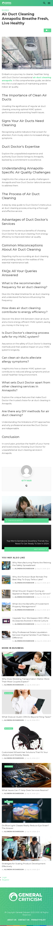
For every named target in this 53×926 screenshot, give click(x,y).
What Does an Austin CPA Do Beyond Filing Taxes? (26, 717)
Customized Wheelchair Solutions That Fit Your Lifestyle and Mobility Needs (25, 753)
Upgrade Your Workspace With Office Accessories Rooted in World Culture (30, 619)
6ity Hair (27, 480)
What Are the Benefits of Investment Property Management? (30, 605)
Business (5, 10)
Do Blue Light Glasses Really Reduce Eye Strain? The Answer (25, 826)
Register (5, 880)
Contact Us (23, 920)
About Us (11, 920)
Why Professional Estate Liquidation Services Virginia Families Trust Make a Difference (30, 635)
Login (4, 877)
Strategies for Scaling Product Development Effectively (23, 864)
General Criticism (23, 912)
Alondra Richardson (24, 568)
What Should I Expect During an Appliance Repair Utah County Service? (31, 592)
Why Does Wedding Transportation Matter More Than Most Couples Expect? (25, 680)
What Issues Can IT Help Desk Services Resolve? (25, 790)
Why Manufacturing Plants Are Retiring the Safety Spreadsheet (31, 563)
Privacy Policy (38, 920)
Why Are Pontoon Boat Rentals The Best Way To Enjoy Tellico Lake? (29, 578)
